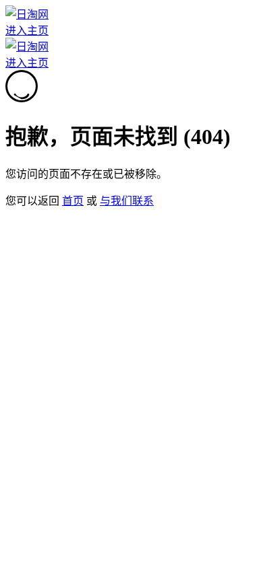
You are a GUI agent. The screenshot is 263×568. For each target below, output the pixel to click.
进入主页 (27, 30)
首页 (73, 201)
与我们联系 (127, 201)
